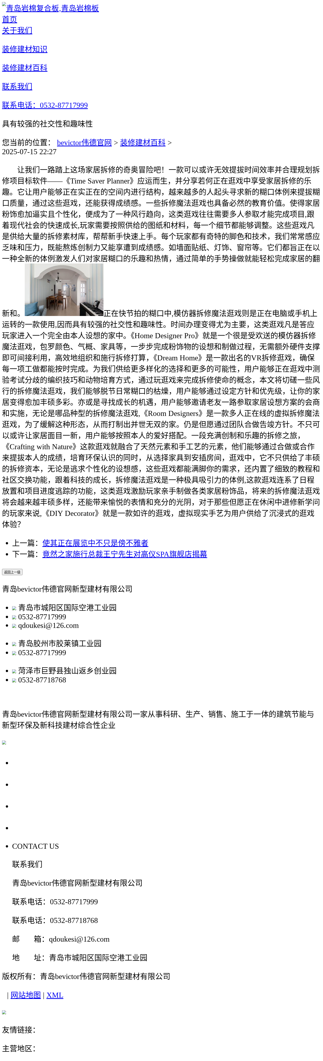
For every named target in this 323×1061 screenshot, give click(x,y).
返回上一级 (12, 572)
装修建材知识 (38, 784)
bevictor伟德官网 (84, 142)
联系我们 (29, 828)
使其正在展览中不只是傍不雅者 (95, 543)
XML (54, 995)
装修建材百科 (143, 142)
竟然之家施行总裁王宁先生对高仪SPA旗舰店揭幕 (124, 554)
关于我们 (29, 762)
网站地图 (26, 995)
